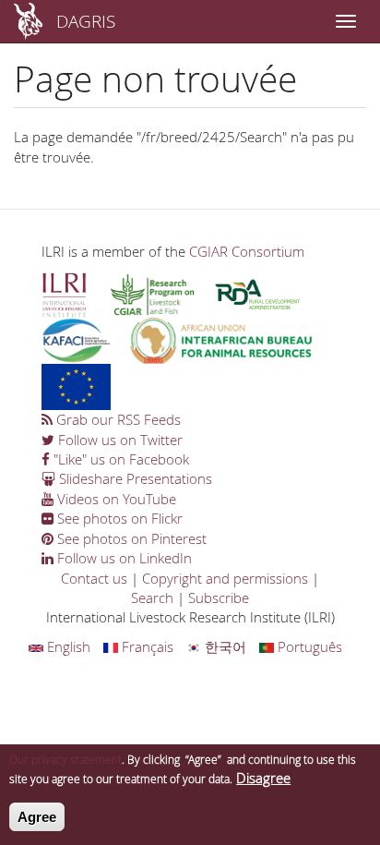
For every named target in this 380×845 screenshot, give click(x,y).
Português (308, 646)
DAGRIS (85, 20)
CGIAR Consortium (246, 251)
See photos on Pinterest (130, 538)
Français (145, 646)
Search (152, 597)
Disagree (263, 777)
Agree (37, 817)
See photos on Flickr (118, 518)
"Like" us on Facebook (119, 459)
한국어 (223, 646)
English (66, 646)
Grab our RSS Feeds (117, 419)
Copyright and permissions (225, 578)
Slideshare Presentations (133, 478)
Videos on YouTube (114, 498)
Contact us (94, 578)
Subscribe (218, 597)
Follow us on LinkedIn (122, 558)
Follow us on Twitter (118, 439)
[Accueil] (28, 21)
